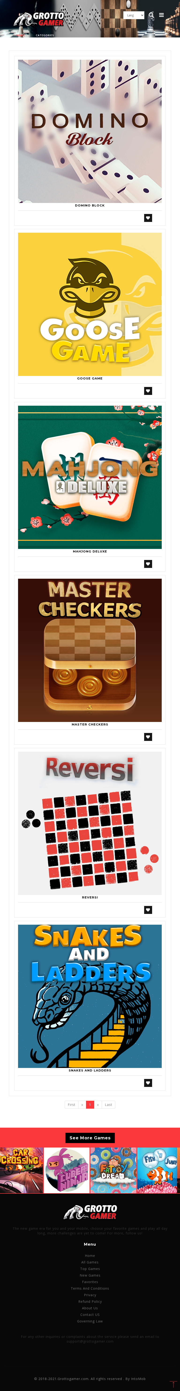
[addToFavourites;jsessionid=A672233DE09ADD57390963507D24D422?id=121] (148, 1083)
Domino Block (90, 205)
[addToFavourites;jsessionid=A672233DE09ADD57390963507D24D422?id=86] (148, 564)
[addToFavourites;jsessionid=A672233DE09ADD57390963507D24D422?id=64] (148, 391)
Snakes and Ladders (90, 1070)
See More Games (90, 1138)
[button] (8, 1170)
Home (20, 35)
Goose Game (90, 378)
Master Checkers (90, 724)
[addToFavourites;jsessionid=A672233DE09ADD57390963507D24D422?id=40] (148, 218)
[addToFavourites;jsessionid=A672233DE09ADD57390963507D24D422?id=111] (148, 910)
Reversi (90, 897)
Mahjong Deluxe (90, 551)
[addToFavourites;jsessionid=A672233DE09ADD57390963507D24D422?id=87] (148, 737)
